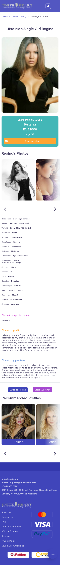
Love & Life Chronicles (13, 546)
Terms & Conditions (11, 526)
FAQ (4, 521)
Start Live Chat (42, 390)
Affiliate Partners (10, 531)
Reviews (6, 536)
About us (6, 512)
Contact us (7, 517)
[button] (55, 209)
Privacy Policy (8, 541)
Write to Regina (18, 390)
